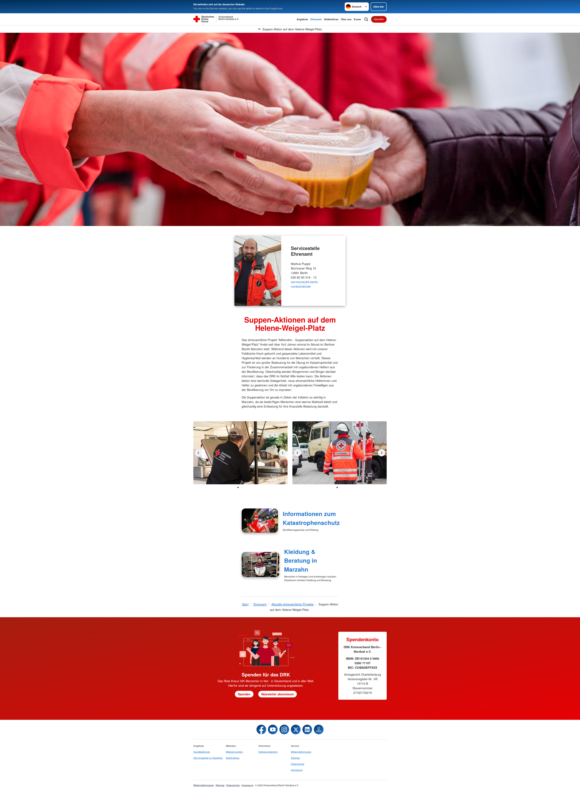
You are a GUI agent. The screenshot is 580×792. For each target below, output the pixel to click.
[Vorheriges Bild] (282, 452)
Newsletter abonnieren (277, 694)
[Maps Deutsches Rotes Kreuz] (319, 729)
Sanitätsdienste (201, 752)
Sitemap (295, 758)
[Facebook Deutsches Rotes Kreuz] (261, 729)
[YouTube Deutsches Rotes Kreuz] (273, 729)
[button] (238, 487)
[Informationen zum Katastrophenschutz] (260, 520)
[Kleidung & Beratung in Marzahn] (260, 564)
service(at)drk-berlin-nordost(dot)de (305, 284)
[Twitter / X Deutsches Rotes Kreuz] (296, 729)
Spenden (379, 19)
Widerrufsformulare (301, 752)
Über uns (346, 19)
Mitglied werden (234, 752)
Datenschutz (297, 764)
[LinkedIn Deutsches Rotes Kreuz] (307, 729)
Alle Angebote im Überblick (208, 758)
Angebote (302, 19)
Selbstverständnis (268, 752)
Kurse (357, 19)
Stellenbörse (331, 19)
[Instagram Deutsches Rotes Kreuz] (284, 729)
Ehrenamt (316, 19)
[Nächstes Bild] (198, 452)
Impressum (297, 770)
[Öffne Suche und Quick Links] (366, 19)
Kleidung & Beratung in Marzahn (300, 560)
